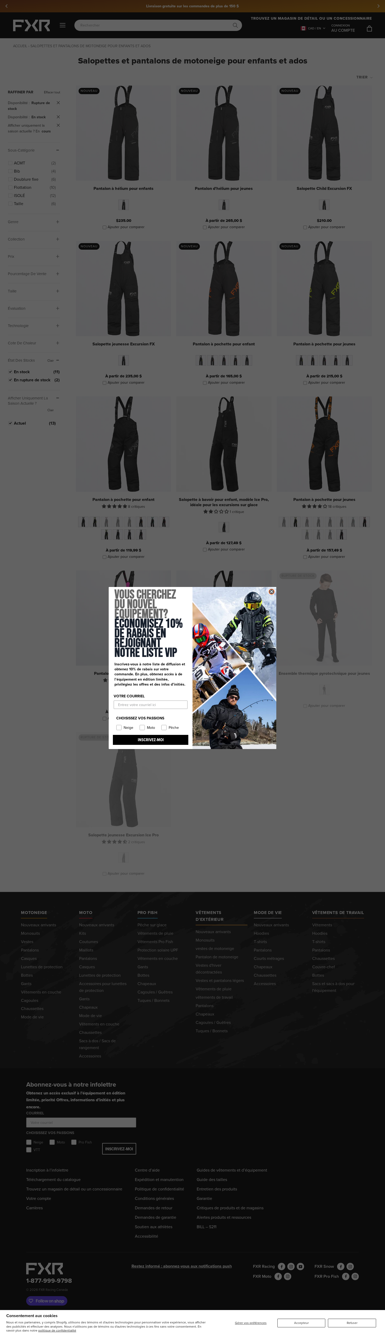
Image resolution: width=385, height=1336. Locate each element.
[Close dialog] (271, 591)
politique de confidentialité (57, 1330)
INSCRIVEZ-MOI (151, 740)
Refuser (352, 1323)
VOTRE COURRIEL (129, 696)
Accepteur (301, 1323)
